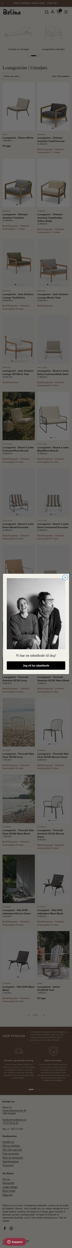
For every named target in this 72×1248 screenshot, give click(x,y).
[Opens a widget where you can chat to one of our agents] (14, 1242)
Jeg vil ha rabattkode (36, 665)
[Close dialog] (65, 577)
